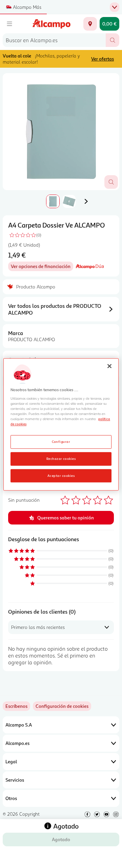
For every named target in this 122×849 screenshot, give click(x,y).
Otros (11, 798)
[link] (62, 706)
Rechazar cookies (61, 458)
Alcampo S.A (18, 725)
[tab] (61, 131)
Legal (11, 761)
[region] (61, 424)
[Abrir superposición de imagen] (111, 182)
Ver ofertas (102, 59)
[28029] (90, 24)
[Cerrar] (109, 366)
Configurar (61, 441)
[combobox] (54, 40)
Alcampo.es (17, 743)
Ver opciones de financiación (42, 267)
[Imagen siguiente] (86, 201)
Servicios (14, 780)
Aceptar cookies (61, 475)
